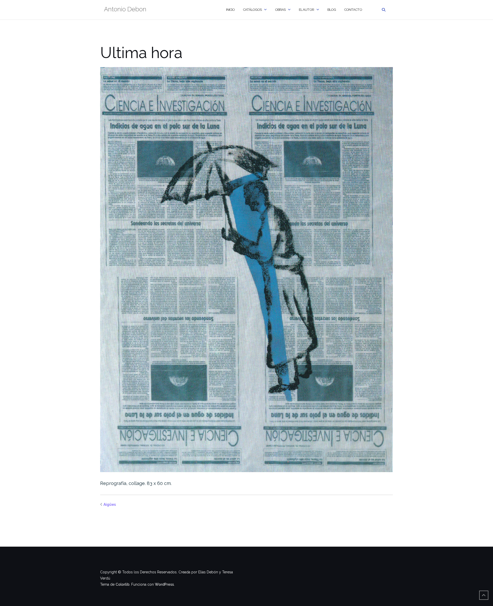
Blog (331, 10)
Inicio (230, 10)
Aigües (109, 504)
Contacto (353, 10)
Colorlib (122, 584)
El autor (306, 10)
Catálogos (252, 10)
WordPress (164, 584)
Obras (280, 10)
